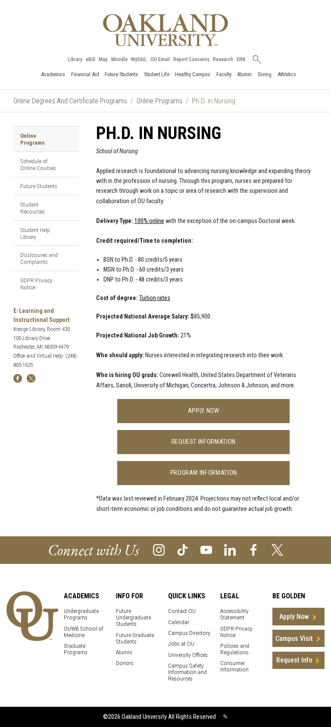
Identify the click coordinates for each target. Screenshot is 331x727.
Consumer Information (234, 666)
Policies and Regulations (234, 649)
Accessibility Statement (234, 614)
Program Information (203, 472)
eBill (90, 59)
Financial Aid (85, 74)
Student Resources (32, 208)
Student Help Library (35, 233)
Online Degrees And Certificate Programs (70, 101)
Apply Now (203, 411)
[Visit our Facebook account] (253, 549)
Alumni (244, 74)
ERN (241, 59)
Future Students (121, 74)
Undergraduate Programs (81, 614)
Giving (265, 74)
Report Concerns (191, 59)
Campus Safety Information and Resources (187, 672)
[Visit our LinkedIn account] (230, 549)
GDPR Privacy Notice (36, 284)
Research (223, 59)
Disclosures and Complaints (39, 258)
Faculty (223, 74)
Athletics (287, 74)
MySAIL (139, 59)
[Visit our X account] (277, 549)
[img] (17, 378)
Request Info (294, 660)
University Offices (188, 655)
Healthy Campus (192, 74)
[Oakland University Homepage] (165, 30)
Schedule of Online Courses (38, 164)
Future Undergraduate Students (133, 617)
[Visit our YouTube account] (206, 549)
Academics (53, 74)
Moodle (119, 59)
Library (75, 59)
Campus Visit (294, 638)
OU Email (160, 59)
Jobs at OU (181, 643)
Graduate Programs (75, 649)
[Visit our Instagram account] (159, 549)
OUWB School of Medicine (83, 631)
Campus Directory (189, 633)
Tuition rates (154, 298)
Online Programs (159, 101)
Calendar (178, 622)
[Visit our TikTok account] (182, 549)
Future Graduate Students (135, 638)
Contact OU (182, 611)
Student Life (156, 74)
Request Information (204, 441)
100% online (149, 221)
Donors (125, 663)
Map (103, 59)
